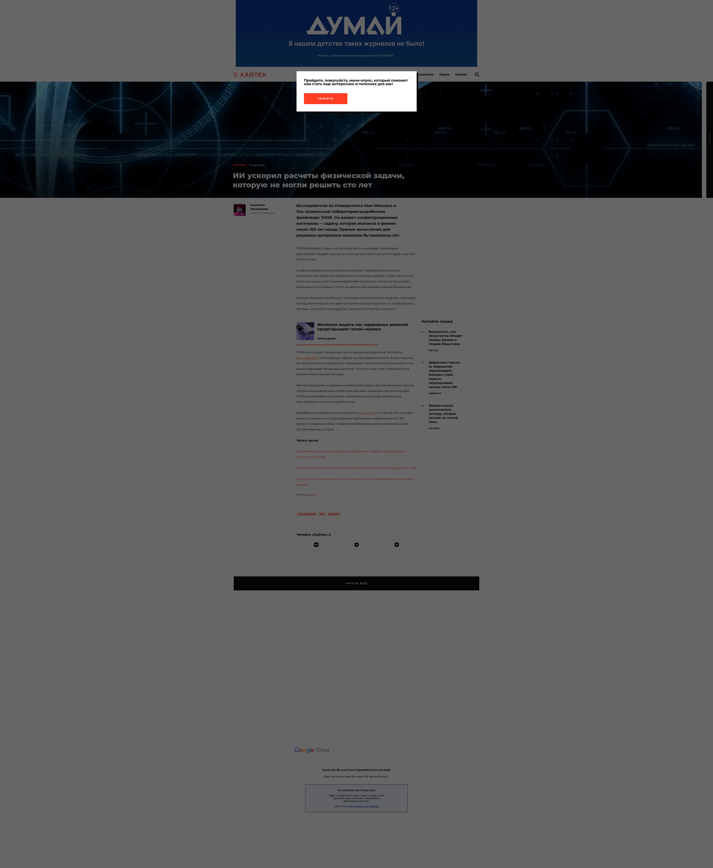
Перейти (326, 98)
